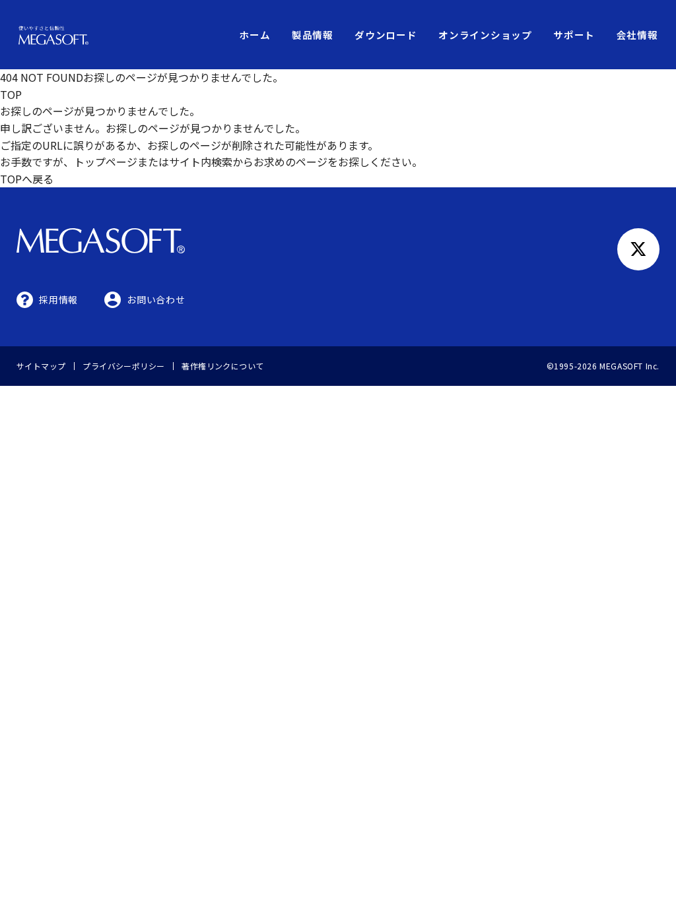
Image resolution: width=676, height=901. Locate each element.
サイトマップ (41, 365)
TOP (11, 94)
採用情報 (58, 299)
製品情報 (312, 35)
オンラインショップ (485, 35)
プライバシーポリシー (124, 365)
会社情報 (637, 35)
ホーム (254, 35)
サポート (574, 35)
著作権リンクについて (223, 365)
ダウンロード (386, 35)
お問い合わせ (156, 299)
